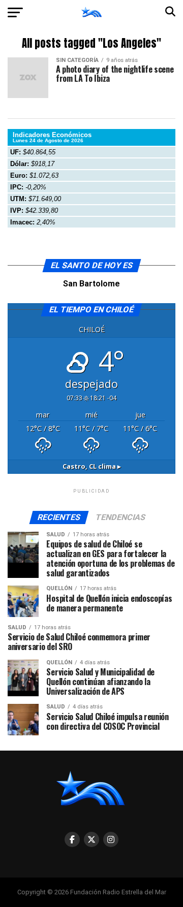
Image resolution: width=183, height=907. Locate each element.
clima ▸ (92, 466)
